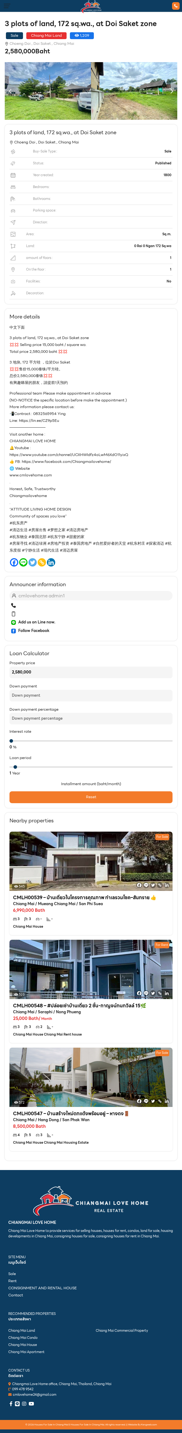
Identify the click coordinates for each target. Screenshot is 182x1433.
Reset (91, 797)
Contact (15, 1295)
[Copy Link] (42, 562)
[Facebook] (14, 562)
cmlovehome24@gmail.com (34, 1394)
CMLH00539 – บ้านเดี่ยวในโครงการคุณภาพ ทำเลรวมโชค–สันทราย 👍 (84, 897)
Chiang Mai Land (21, 1330)
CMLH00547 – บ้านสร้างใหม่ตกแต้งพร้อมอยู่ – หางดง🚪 (71, 1113)
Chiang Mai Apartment (26, 1352)
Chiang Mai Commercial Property (122, 1330)
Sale (12, 1274)
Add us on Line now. (36, 622)
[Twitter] (32, 562)
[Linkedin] (51, 562)
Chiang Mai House (22, 1344)
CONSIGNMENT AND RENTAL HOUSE (42, 1288)
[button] (10, 91)
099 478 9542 (22, 1389)
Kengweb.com (149, 1424)
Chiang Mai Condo (22, 1337)
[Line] (23, 562)
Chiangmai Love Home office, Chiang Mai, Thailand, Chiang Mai (61, 1384)
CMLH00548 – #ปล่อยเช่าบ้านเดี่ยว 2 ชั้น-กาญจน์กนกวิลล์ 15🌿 (79, 1006)
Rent (12, 1281)
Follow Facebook (34, 631)
